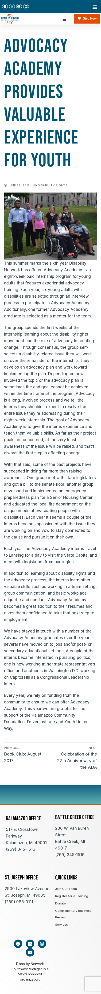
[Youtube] (19, 6)
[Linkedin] (26, 6)
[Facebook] (5, 6)
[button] (95, 7)
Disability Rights (52, 185)
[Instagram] (12, 6)
